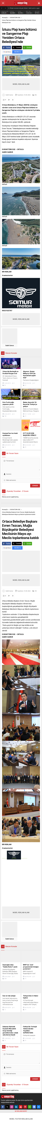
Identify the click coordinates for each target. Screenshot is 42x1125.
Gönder (29, 47)
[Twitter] (7, 1107)
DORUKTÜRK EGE (15, 17)
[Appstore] (38, 1107)
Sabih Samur (9, 95)
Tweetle (18, 47)
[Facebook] (2, 1107)
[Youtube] (20, 1107)
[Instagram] (11, 1107)
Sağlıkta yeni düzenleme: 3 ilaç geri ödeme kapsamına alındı (25, 8)
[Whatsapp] (29, 1107)
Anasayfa (5, 17)
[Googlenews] (34, 1107)
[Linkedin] (16, 1107)
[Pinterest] (25, 1107)
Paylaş (8, 47)
